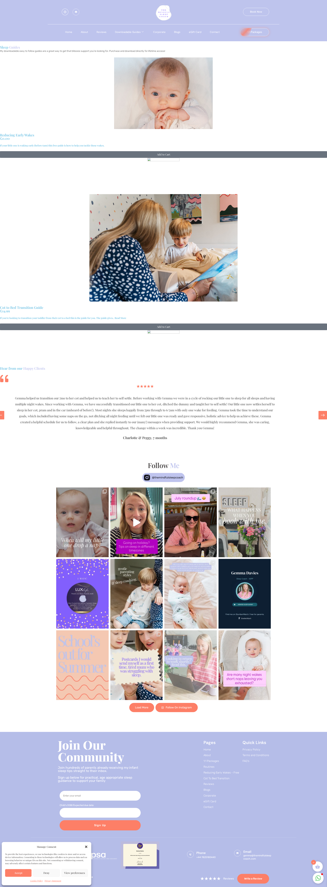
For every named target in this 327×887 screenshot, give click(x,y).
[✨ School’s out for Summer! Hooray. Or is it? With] (82, 665)
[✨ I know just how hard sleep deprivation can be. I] (136, 665)
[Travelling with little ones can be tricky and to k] (136, 522)
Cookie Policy (36, 880)
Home (68, 32)
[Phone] (190, 854)
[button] (86, 846)
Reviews (101, 32)
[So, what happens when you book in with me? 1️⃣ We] (245, 522)
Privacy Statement (53, 880)
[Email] (237, 853)
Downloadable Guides (128, 32)
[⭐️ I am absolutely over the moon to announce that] (82, 594)
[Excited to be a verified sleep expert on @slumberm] (245, 594)
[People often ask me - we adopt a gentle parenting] (136, 594)
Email (247, 852)
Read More (120, 318)
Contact (215, 32)
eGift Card (195, 32)
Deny (46, 873)
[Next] (322, 415)
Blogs (177, 32)
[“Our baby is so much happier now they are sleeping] (245, 665)
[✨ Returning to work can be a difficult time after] (190, 665)
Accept (18, 873)
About (84, 32)
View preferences (74, 873)
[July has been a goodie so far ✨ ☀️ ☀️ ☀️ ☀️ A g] (190, 522)
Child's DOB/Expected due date (77, 805)
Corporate (159, 32)
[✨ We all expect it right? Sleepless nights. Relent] (190, 594)
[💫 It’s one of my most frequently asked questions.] (82, 522)
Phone (201, 853)
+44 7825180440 (206, 857)
